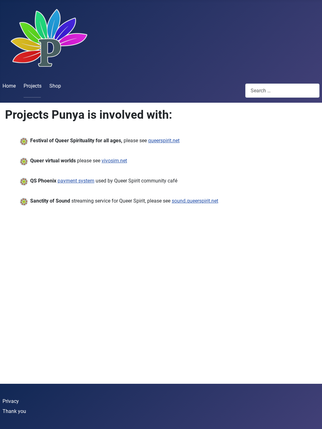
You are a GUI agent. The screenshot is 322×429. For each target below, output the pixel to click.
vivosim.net (114, 161)
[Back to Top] (311, 417)
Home (9, 86)
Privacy (11, 401)
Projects (33, 86)
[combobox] (282, 91)
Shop (55, 86)
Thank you (14, 411)
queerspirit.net (164, 141)
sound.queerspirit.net (195, 201)
